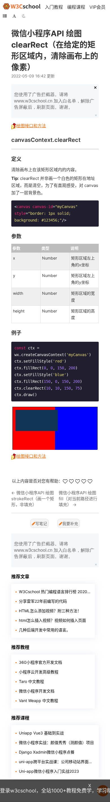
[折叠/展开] (5, 16)
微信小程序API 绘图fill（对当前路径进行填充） (78, 498)
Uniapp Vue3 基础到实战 (41, 732)
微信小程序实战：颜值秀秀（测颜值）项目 (56, 742)
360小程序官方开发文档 (40, 662)
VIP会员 (97, 7)
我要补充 (70, 523)
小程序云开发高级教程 (38, 671)
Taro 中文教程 (31, 681)
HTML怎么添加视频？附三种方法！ (50, 610)
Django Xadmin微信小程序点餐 (46, 752)
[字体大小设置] (14, 16)
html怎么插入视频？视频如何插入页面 (52, 620)
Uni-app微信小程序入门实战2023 (49, 771)
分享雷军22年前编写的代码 (43, 601)
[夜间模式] (23, 16)
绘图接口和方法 (31, 125)
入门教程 (54, 7)
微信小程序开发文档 (36, 691)
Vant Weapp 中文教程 (38, 700)
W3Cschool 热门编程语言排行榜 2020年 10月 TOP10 (55, 591)
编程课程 (76, 7)
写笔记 (41, 523)
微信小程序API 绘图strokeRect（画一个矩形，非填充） (32, 498)
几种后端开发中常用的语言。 (44, 629)
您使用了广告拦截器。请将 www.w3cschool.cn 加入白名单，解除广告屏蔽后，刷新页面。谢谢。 (54, 101)
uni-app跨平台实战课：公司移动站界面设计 (56, 761)
